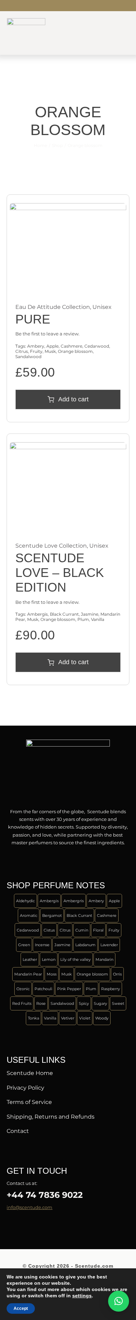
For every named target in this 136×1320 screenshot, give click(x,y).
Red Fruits (21, 1003)
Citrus (21, 351)
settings (82, 1295)
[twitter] (20, 5)
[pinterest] (42, 1225)
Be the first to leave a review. (47, 333)
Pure (32, 319)
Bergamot (52, 915)
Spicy (84, 1003)
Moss (51, 974)
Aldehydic (25, 900)
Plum (83, 619)
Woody (101, 1018)
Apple (52, 346)
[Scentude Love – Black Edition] (68, 446)
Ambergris (73, 900)
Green (24, 944)
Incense (42, 944)
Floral (98, 930)
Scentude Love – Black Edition (59, 572)
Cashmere (71, 346)
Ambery (35, 346)
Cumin (81, 930)
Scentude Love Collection (51, 545)
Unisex (102, 307)
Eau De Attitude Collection (52, 307)
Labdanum (85, 944)
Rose (41, 1003)
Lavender (109, 944)
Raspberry (110, 988)
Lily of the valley (75, 959)
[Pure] (68, 207)
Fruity (36, 351)
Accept (21, 1308)
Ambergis (37, 614)
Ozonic (23, 988)
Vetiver (67, 1018)
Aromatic (28, 915)
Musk (50, 351)
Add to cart (73, 399)
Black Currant (64, 614)
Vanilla (97, 619)
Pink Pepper (69, 988)
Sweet (118, 1003)
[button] (118, 1301)
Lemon (48, 959)
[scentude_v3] (68, 741)
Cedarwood (96, 346)
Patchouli (43, 988)
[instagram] (31, 5)
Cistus (49, 930)
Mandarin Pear (28, 974)
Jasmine (89, 614)
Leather (30, 959)
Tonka (33, 1018)
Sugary (100, 1003)
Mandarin (104, 959)
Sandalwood (28, 356)
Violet (84, 1018)
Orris (117, 974)
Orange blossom (75, 351)
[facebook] (9, 5)
